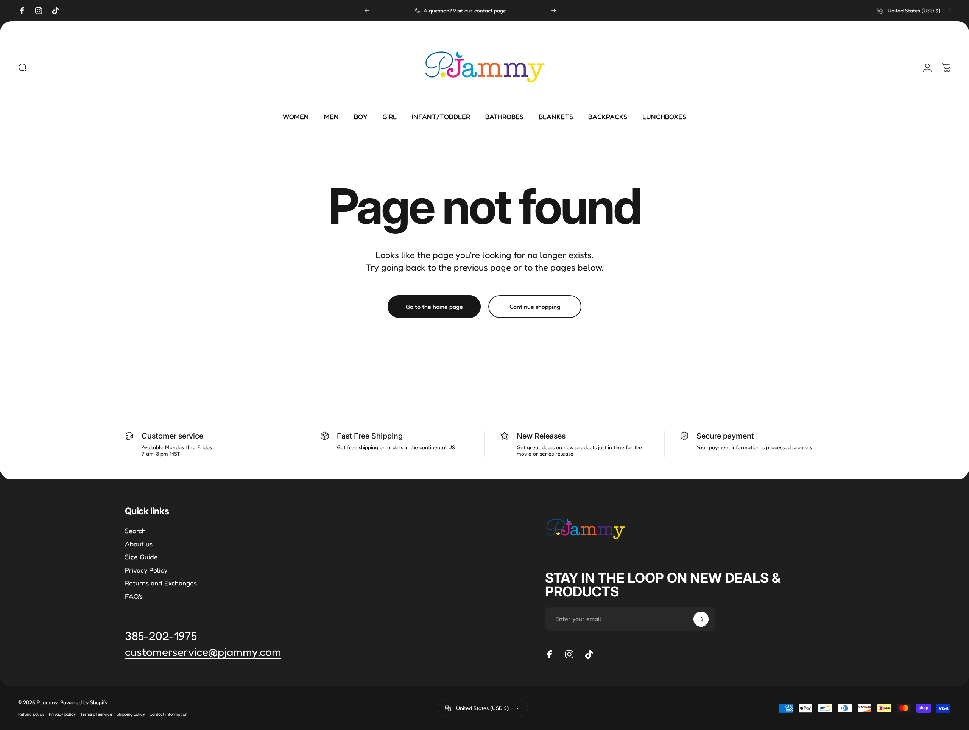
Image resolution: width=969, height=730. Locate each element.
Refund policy (31, 714)
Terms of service (96, 714)
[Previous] (367, 10)
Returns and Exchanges (161, 583)
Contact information (168, 714)
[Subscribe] (701, 619)
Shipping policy (131, 714)
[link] (203, 652)
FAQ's (134, 596)
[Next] (553, 10)
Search (135, 530)
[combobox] (914, 10)
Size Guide (141, 557)
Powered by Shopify (83, 702)
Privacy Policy (146, 570)
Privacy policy (62, 714)
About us (139, 544)
